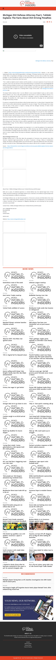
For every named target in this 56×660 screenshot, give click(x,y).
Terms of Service (28, 647)
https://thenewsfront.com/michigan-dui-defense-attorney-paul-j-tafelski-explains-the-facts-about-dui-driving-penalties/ (28, 147)
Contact (28, 642)
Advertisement (28, 644)
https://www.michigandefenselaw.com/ (16, 219)
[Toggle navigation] (3, 8)
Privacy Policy (28, 645)
